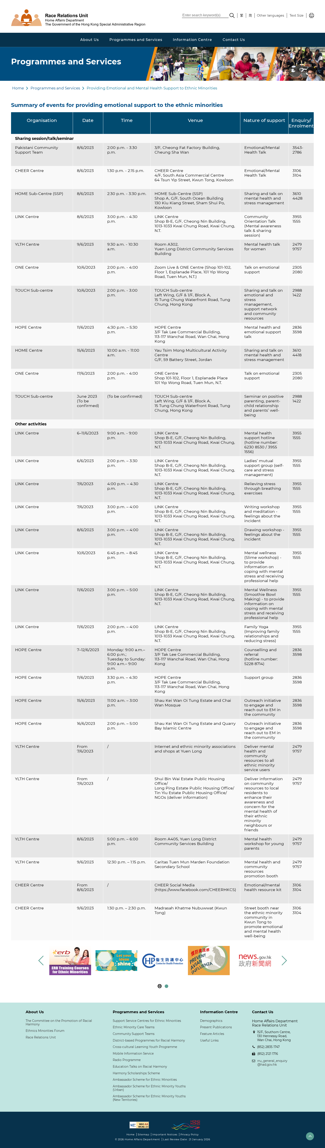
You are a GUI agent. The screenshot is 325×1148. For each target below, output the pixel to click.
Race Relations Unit (41, 1037)
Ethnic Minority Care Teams (134, 1027)
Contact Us (234, 40)
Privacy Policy (189, 1134)
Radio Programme (127, 1060)
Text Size (297, 15)
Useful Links (209, 1040)
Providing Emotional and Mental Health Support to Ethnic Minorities (152, 88)
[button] (284, 960)
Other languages (270, 15)
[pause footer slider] (160, 986)
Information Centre (192, 40)
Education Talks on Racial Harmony (140, 1066)
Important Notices (164, 1134)
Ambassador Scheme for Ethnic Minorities (145, 1079)
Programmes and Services (135, 40)
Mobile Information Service (133, 1053)
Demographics (211, 1021)
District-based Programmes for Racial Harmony (149, 1040)
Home (18, 88)
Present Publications (216, 1027)
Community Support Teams (134, 1034)
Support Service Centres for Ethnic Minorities (147, 1021)
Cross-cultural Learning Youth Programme (145, 1047)
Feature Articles (212, 1034)
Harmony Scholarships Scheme (136, 1073)
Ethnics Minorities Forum (45, 1030)
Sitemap (143, 1134)
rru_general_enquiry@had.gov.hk (272, 1063)
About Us (89, 40)
